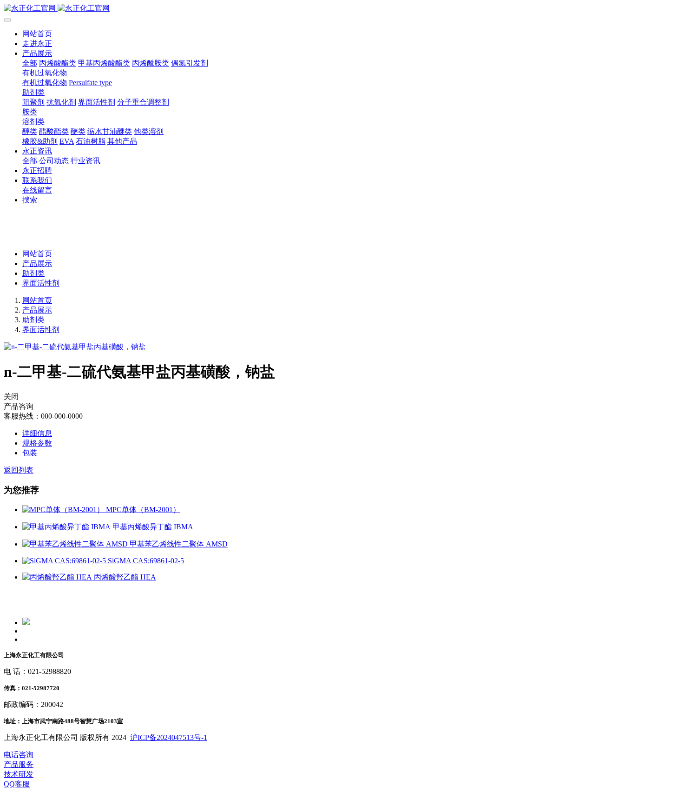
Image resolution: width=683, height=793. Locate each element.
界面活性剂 (40, 283)
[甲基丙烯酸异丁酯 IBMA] (67, 527)
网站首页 (37, 34)
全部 (29, 63)
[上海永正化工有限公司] (341, 8)
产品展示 (37, 263)
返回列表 (18, 470)
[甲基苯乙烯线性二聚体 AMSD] (76, 544)
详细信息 (37, 433)
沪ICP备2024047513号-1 (168, 737)
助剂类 (33, 273)
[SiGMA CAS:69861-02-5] (65, 561)
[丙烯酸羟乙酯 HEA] (58, 577)
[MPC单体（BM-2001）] (64, 509)
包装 (29, 453)
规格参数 (37, 443)
